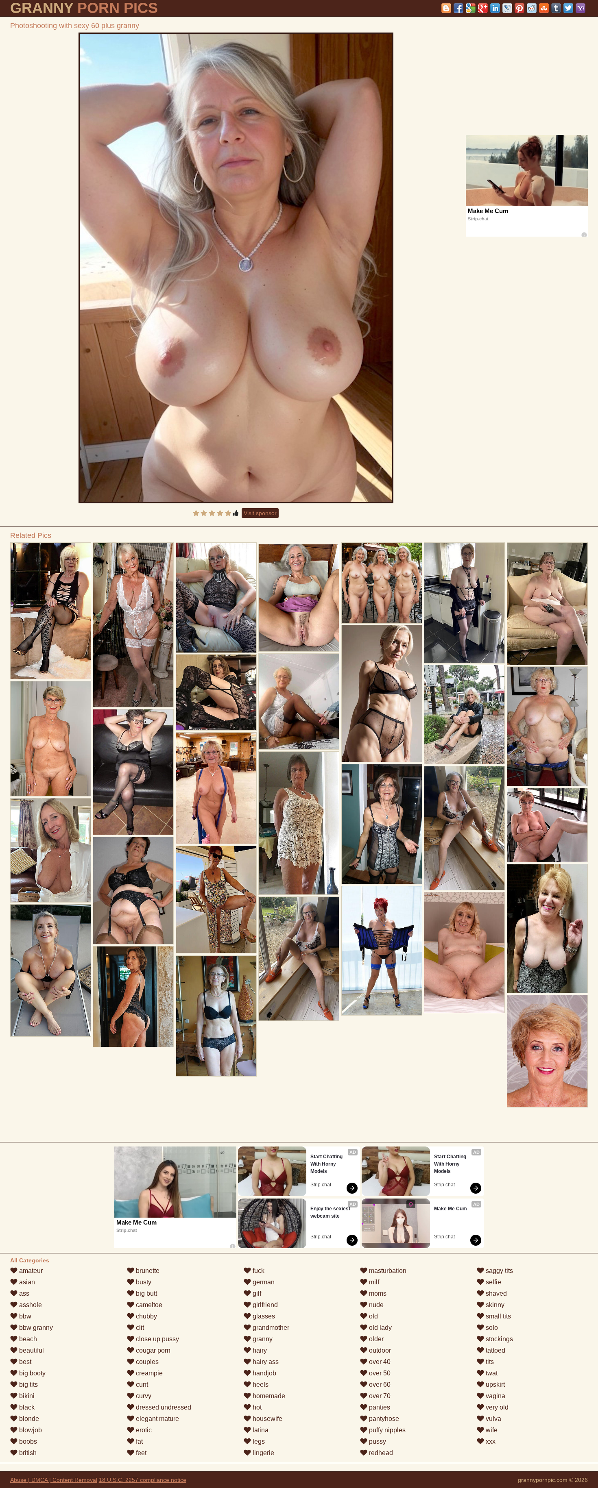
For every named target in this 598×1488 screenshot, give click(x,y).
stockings (498, 1339)
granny (262, 1339)
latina (259, 1430)
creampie (148, 1373)
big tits (27, 1384)
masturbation (386, 1270)
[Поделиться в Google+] (483, 8)
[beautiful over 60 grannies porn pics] (464, 714)
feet (140, 1452)
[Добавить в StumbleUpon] (544, 8)
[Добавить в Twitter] (568, 8)
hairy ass (265, 1361)
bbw (24, 1316)
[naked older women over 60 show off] (133, 772)
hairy (259, 1350)
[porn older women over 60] (133, 890)
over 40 (379, 1361)
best (24, 1361)
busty (142, 1282)
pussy (376, 1441)
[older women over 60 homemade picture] (216, 692)
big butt (145, 1293)
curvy (142, 1395)
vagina (494, 1395)
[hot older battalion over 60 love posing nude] (216, 899)
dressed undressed (162, 1407)
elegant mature (156, 1418)
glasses (263, 1316)
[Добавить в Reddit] (532, 8)
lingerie (262, 1452)
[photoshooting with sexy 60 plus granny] (236, 268)
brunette (146, 1270)
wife (491, 1430)
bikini (26, 1395)
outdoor (379, 1350)
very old (496, 1407)
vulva (492, 1418)
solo (491, 1327)
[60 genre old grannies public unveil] (547, 603)
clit (139, 1327)
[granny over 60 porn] (299, 823)
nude (375, 1304)
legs (258, 1441)
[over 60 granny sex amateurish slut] (51, 738)
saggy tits (498, 1270)
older (375, 1339)
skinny (494, 1304)
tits (489, 1361)
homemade (268, 1395)
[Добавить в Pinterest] (519, 8)
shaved (495, 1293)
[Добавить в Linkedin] (495, 8)
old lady (379, 1327)
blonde (28, 1418)
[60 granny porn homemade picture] (382, 824)
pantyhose (383, 1418)
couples (146, 1361)
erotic (143, 1430)
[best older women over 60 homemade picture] (382, 951)
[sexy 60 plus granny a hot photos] (299, 958)
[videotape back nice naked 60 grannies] (382, 583)
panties (378, 1407)
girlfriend (264, 1304)
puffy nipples (386, 1430)
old (372, 1316)
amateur (30, 1270)
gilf (256, 1293)
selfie (492, 1282)
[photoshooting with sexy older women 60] (216, 1016)
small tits (497, 1316)
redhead (380, 1452)
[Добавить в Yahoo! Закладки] (580, 8)
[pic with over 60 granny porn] (51, 850)
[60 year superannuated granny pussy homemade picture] (547, 726)
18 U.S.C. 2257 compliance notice (142, 1480)
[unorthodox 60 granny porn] (299, 701)
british (27, 1452)
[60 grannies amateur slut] (464, 828)
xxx (489, 1441)
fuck (257, 1270)
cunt (141, 1384)
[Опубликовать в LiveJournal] (507, 8)
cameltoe (148, 1304)
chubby (145, 1316)
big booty (31, 1373)
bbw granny (35, 1327)
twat (491, 1373)
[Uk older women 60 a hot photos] (464, 952)
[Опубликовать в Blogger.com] (446, 8)
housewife (266, 1418)
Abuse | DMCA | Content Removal (53, 1480)
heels (259, 1384)
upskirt (494, 1384)
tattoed (494, 1350)
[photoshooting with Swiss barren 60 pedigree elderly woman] (547, 1051)
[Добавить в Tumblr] (556, 8)
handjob (263, 1373)
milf (373, 1282)
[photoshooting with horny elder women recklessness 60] (464, 603)
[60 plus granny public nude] (382, 693)
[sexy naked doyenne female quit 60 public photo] (547, 928)
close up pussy (156, 1339)
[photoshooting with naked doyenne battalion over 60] (51, 970)
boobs (27, 1441)
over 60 (379, 1384)
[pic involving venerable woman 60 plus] (299, 598)
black (26, 1407)
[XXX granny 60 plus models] (133, 624)
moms (376, 1293)
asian (26, 1282)
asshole (29, 1304)
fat (138, 1441)
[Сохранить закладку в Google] (471, 8)
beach (27, 1339)
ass (23, 1293)
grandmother (270, 1327)
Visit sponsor (260, 513)
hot (256, 1407)
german (263, 1282)
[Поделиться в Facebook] (458, 8)
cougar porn (152, 1350)
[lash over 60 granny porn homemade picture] (547, 825)
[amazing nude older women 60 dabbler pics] (216, 788)
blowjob (29, 1430)
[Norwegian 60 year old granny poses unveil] (133, 996)
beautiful (30, 1350)
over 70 (379, 1395)
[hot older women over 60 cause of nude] (216, 597)
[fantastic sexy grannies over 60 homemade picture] (51, 610)
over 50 (379, 1373)
